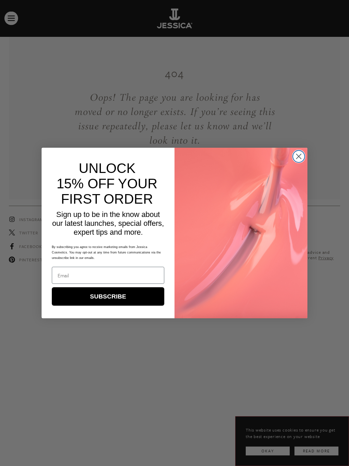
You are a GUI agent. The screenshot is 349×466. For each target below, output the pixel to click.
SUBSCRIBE (108, 296)
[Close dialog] (299, 156)
